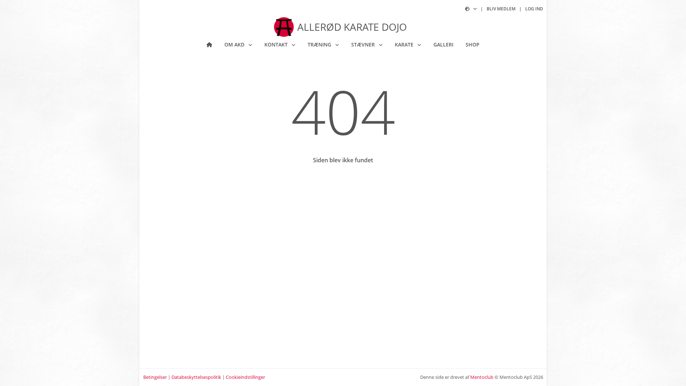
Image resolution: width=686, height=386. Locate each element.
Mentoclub (481, 377)
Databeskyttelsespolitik (196, 377)
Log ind (534, 9)
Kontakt (276, 44)
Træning (320, 44)
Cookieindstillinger (245, 377)
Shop (472, 44)
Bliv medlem (501, 9)
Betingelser (155, 377)
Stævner (363, 44)
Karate (405, 44)
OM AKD (235, 44)
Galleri (443, 44)
